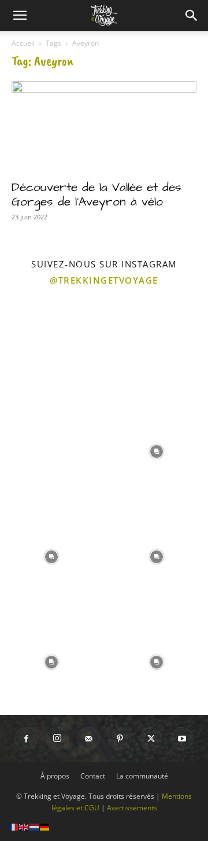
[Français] (14, 826)
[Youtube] (182, 738)
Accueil (23, 43)
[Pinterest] (119, 738)
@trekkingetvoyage (104, 280)
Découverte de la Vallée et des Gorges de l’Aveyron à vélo (96, 194)
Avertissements (132, 808)
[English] (24, 826)
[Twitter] (150, 738)
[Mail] (88, 738)
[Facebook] (26, 738)
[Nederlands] (34, 826)
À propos (54, 776)
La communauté (142, 776)
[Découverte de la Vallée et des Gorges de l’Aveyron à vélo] (104, 126)
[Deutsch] (45, 826)
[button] (19, 15)
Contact (92, 776)
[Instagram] (57, 738)
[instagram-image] (51, 344)
